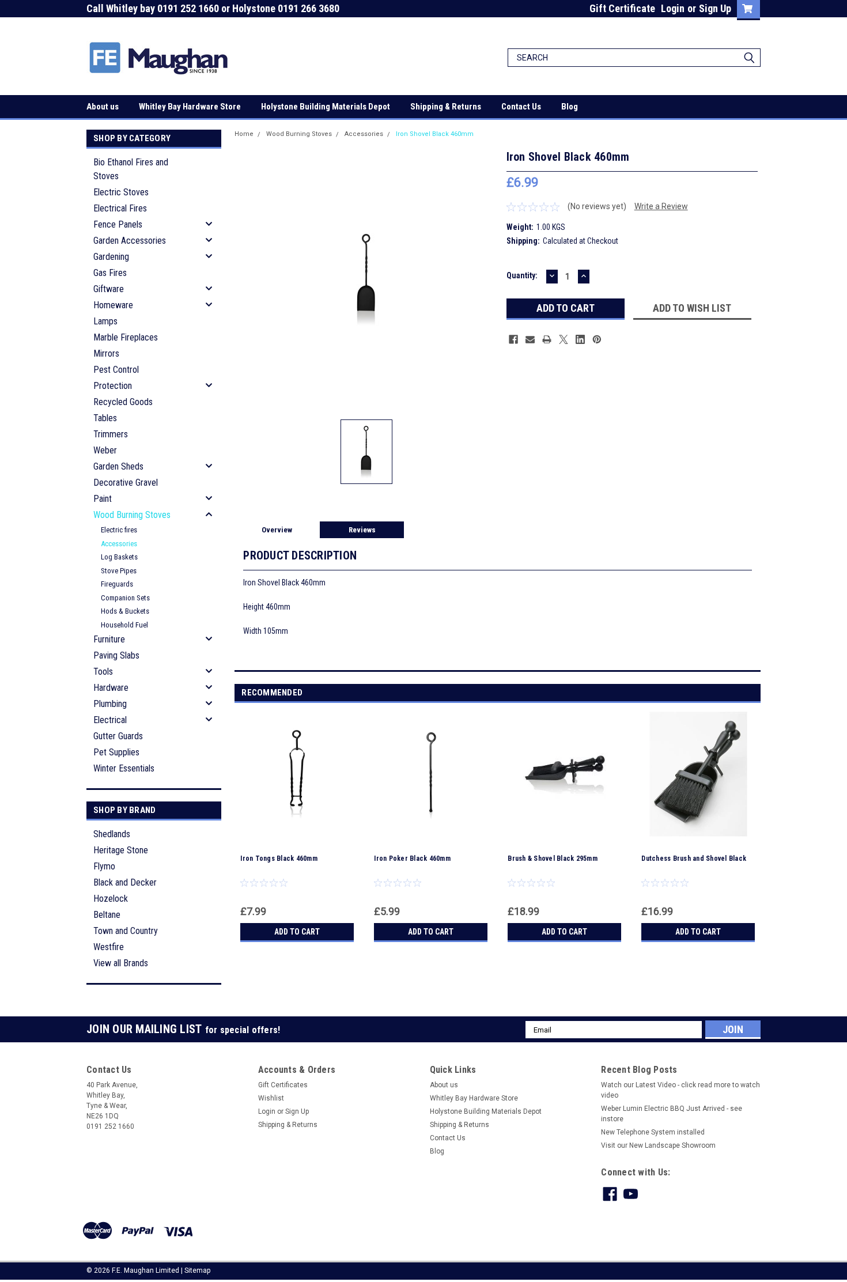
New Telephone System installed (653, 1132)
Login (673, 8)
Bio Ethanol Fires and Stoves (130, 169)
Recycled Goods (123, 401)
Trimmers (110, 434)
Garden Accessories (129, 240)
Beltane (106, 914)
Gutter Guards (118, 736)
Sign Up (715, 8)
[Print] (546, 339)
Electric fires (119, 529)
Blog (569, 106)
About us (102, 106)
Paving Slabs (116, 655)
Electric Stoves (121, 192)
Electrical (110, 719)
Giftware (108, 288)
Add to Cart (297, 931)
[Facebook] (513, 339)
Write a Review (661, 206)
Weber (105, 450)
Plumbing (110, 703)
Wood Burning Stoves (132, 514)
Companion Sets (125, 597)
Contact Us (521, 106)
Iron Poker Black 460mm (412, 858)
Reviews (362, 529)
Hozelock (110, 898)
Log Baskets (119, 557)
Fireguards (117, 584)
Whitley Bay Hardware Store (190, 106)
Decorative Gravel (125, 482)
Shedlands (111, 834)
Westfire (108, 946)
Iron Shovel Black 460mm (435, 134)
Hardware (110, 687)
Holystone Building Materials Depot (325, 106)
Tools (103, 671)
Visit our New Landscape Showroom (658, 1145)
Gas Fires (110, 272)
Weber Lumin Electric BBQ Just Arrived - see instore (671, 1114)
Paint (102, 498)
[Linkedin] (580, 339)
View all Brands (120, 963)
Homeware (113, 305)
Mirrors (106, 353)
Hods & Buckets (125, 611)
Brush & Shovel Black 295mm (553, 858)
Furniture (109, 639)
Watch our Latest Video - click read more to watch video (680, 1090)
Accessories (119, 543)
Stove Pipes (119, 570)
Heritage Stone (120, 850)
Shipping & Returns (445, 106)
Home (244, 134)
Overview (277, 529)
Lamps (105, 321)
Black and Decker (125, 882)
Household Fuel (124, 625)
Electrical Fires (120, 208)
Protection (112, 385)
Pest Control (116, 369)
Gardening (111, 256)
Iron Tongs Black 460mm (278, 858)
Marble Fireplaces (125, 337)
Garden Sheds (118, 466)
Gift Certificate (622, 8)
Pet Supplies (116, 752)
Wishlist (271, 1098)
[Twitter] (563, 339)
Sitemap (197, 1270)
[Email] (530, 339)
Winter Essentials (123, 768)
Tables (105, 418)
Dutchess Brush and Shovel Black (693, 858)
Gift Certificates (283, 1085)
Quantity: (522, 275)
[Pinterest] (597, 339)
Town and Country (125, 930)
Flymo (104, 866)
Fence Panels (117, 224)
